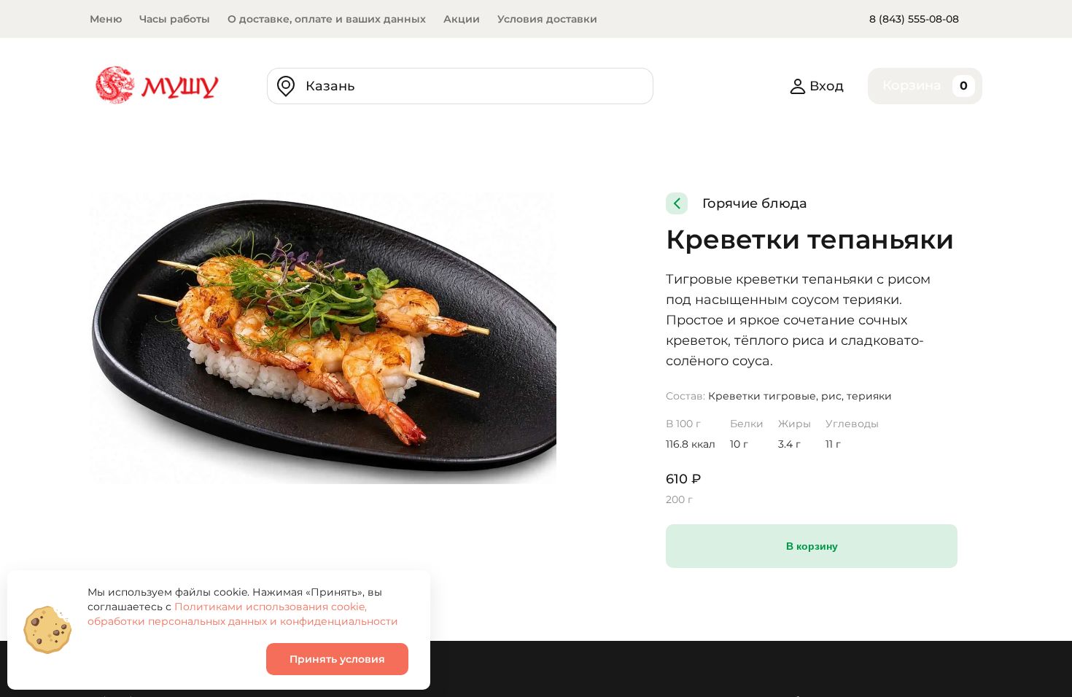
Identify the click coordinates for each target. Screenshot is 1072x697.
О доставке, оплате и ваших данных (327, 19)
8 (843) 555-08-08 (914, 19)
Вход (826, 86)
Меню (106, 19)
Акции (461, 19)
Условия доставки (547, 19)
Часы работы (174, 19)
